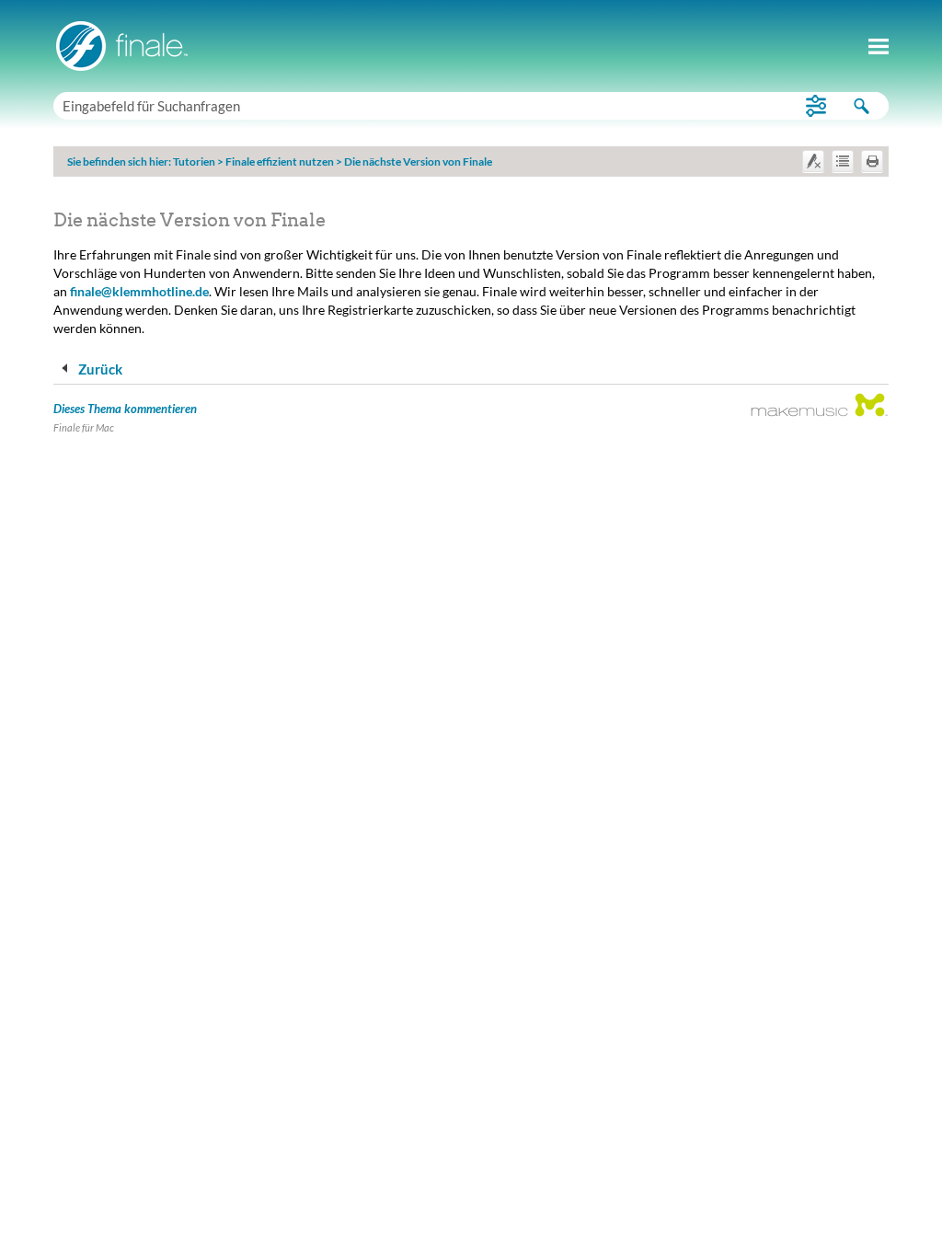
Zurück (98, 369)
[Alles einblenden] (843, 161)
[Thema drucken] (872, 161)
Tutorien (194, 161)
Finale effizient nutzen (279, 161)
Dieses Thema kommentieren (125, 408)
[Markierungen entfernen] (813, 161)
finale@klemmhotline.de (139, 291)
